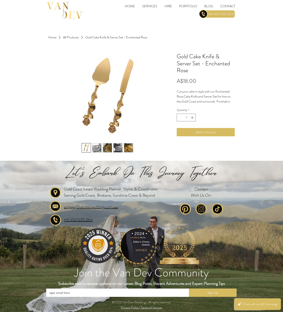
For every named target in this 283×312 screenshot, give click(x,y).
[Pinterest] (185, 209)
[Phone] (55, 219)
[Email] (55, 206)
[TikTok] (217, 209)
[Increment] (192, 117)
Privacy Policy (130, 307)
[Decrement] (180, 117)
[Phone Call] (203, 14)
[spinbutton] (186, 117)
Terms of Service (151, 307)
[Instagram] (201, 209)
